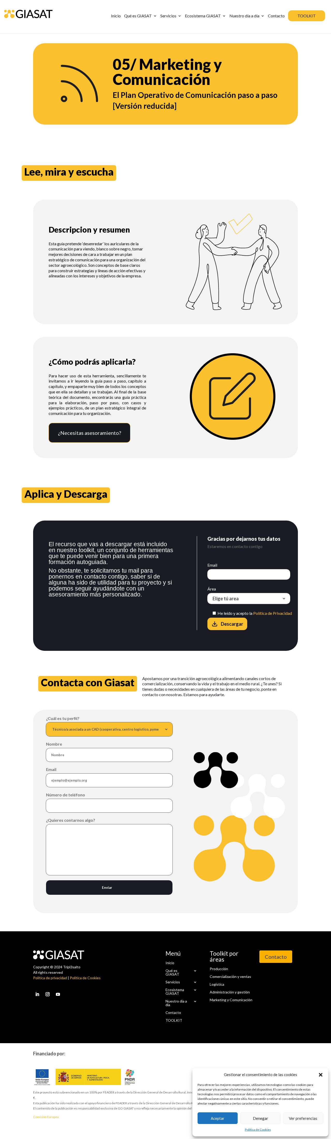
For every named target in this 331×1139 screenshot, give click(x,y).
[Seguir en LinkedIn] (37, 994)
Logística (217, 984)
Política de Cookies (258, 1129)
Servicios (173, 982)
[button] (320, 1074)
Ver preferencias (303, 1118)
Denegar (260, 1118)
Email (212, 565)
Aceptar (217, 1118)
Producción (219, 969)
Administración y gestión (230, 992)
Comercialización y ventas (230, 976)
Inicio (170, 963)
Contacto (173, 1013)
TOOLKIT (174, 1020)
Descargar (232, 624)
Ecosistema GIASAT (175, 992)
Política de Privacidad (272, 613)
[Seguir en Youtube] (58, 994)
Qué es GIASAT (172, 972)
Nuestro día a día (176, 1003)
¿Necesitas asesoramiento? (89, 433)
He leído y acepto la (254, 613)
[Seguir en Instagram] (47, 994)
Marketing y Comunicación (231, 1000)
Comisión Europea (46, 1117)
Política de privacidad (50, 978)
